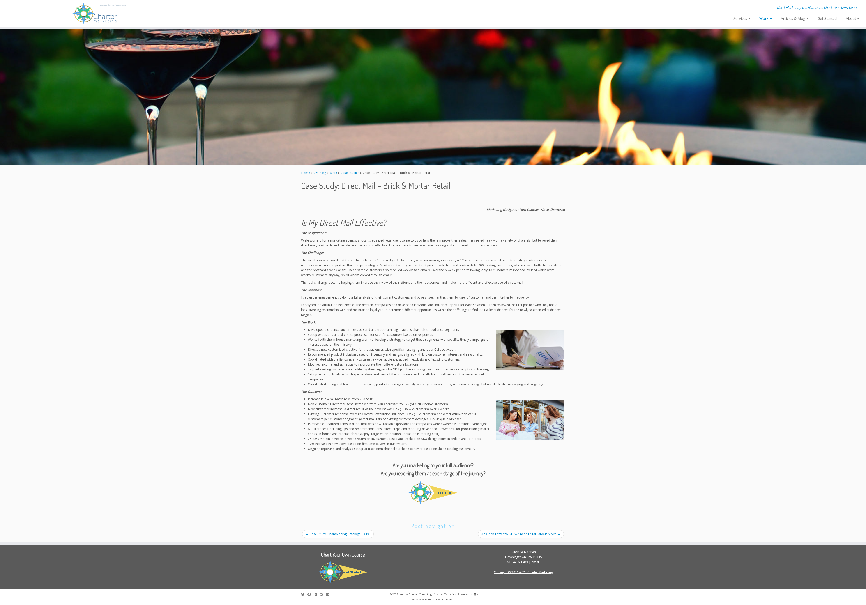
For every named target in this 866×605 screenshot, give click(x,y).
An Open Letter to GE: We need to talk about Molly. (520, 534)
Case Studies (350, 172)
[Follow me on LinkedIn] (317, 594)
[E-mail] (329, 594)
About (851, 18)
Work (764, 18)
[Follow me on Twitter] (304, 594)
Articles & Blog (793, 18)
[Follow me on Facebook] (310, 594)
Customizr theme (443, 599)
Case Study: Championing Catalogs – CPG (338, 534)
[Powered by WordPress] (475, 593)
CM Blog (319, 172)
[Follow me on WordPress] (323, 594)
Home (305, 172)
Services (740, 18)
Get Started (827, 18)
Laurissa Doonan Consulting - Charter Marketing (427, 594)
